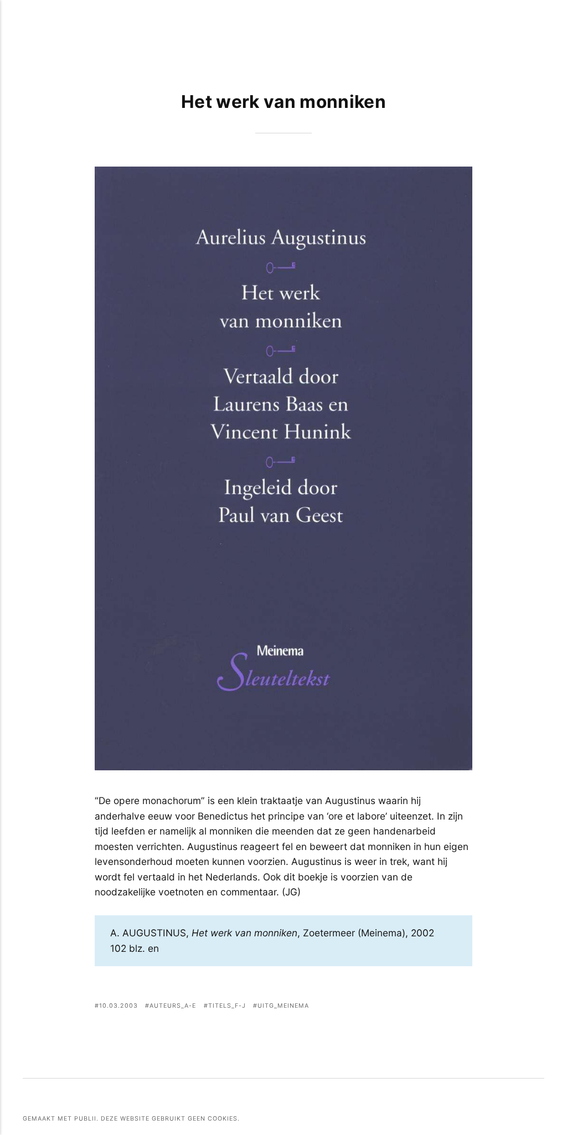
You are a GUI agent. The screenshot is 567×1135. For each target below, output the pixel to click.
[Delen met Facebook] (409, 1007)
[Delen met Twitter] (423, 1007)
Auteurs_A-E (173, 1005)
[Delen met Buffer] (465, 1007)
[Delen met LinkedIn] (451, 1007)
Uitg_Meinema (283, 1005)
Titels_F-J (227, 1005)
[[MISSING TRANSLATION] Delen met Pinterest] (437, 1007)
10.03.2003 (118, 1005)
